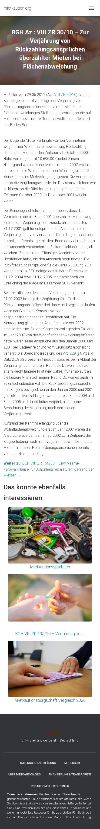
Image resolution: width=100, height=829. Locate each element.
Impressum (72, 763)
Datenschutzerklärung (38, 763)
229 (73, 353)
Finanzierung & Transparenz (70, 774)
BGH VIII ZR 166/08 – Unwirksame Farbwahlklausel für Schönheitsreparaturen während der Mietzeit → (48, 469)
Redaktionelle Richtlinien (50, 786)
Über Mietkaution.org (24, 774)
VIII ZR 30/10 (65, 94)
